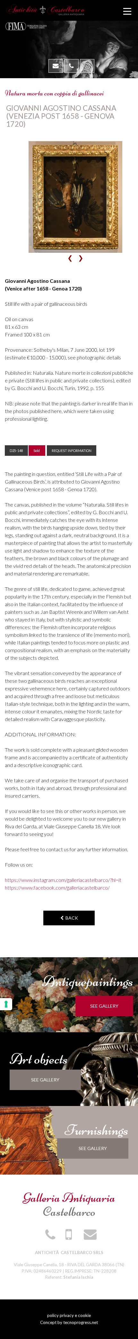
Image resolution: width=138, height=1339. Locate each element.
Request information (71, 450)
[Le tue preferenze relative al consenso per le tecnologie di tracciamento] (6, 1004)
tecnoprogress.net (80, 1322)
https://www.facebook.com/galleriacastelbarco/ (57, 887)
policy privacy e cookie (69, 1315)
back (71, 918)
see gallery (104, 1006)
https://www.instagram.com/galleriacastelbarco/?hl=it (63, 880)
